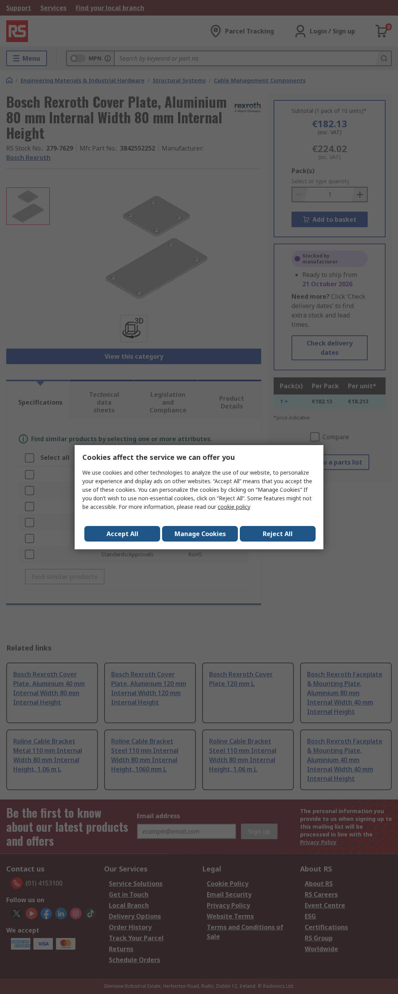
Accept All (122, 533)
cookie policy (234, 506)
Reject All (278, 533)
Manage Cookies (200, 533)
